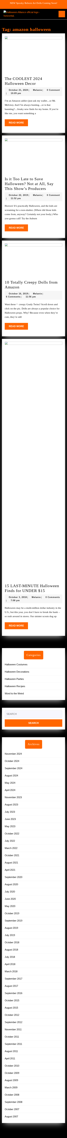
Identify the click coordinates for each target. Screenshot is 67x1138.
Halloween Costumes (16, 664)
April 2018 (10, 964)
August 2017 (11, 986)
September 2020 (13, 877)
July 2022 (10, 840)
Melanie (37, 90)
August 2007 (11, 1116)
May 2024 (10, 782)
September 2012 (13, 1022)
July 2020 (10, 891)
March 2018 (11, 971)
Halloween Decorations (17, 671)
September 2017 (13, 978)
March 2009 (11, 1087)
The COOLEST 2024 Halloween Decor (30, 81)
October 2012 (12, 1015)
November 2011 (13, 1029)
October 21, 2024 (18, 90)
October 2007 (12, 1109)
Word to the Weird (14, 693)
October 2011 (12, 1036)
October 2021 (12, 855)
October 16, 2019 (18, 293)
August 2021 (11, 862)
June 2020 (10, 898)
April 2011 (10, 1058)
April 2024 (10, 790)
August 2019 (11, 927)
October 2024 (12, 761)
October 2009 (12, 1073)
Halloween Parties (14, 679)
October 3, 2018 (18, 597)
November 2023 (13, 797)
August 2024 (11, 775)
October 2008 (12, 1094)
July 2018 (10, 957)
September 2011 (13, 1044)
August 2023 (11, 804)
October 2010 (12, 1065)
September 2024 (13, 768)
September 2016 (13, 993)
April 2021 (10, 869)
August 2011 (11, 1051)
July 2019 (10, 935)
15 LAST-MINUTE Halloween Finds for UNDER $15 (33, 588)
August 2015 (11, 1007)
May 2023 (10, 826)
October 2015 (12, 1000)
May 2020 (10, 906)
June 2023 (10, 819)
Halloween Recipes (15, 686)
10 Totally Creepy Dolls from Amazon (31, 285)
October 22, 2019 (18, 195)
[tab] (62, 14)
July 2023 (10, 811)
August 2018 (11, 949)
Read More (18, 123)
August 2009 (11, 1080)
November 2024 (13, 753)
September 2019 (13, 920)
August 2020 (11, 884)
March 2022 (11, 848)
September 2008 (13, 1102)
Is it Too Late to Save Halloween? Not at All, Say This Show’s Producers (33, 184)
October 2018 (12, 942)
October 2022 (12, 833)
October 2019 (12, 913)
